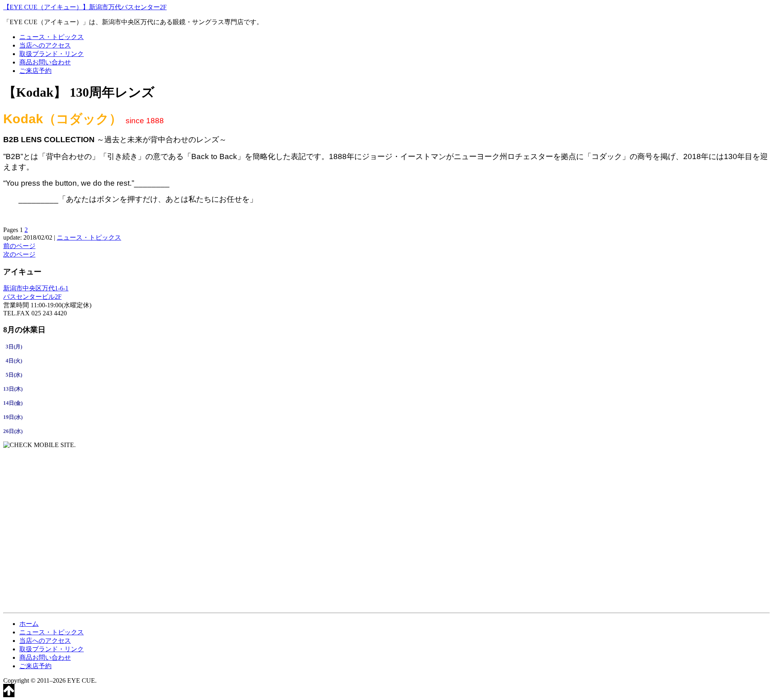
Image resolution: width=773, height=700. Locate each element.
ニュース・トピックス (51, 36)
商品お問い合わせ (45, 62)
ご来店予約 (35, 70)
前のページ (19, 245)
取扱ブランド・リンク (51, 53)
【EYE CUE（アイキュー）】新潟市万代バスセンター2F (85, 7)
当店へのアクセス (45, 45)
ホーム (29, 623)
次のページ (19, 254)
